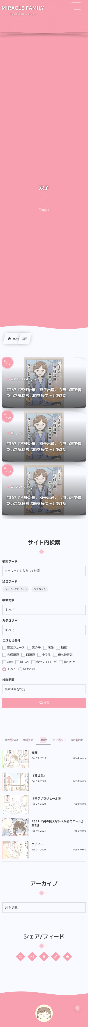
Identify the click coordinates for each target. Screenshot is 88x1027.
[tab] (11, 740)
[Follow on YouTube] (44, 956)
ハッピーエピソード (16, 589)
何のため (69, 662)
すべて (11, 669)
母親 (9, 662)
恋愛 (50, 648)
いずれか (28, 669)
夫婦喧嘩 (12, 655)
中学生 (46, 655)
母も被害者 (65, 655)
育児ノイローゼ (46, 662)
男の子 (36, 648)
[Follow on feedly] (67, 956)
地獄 (63, 648)
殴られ (24, 662)
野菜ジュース (15, 648)
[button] (76, 6)
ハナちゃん (40, 589)
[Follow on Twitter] (20, 956)
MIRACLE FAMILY (23, 8)
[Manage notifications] (77, 1008)
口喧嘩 (30, 655)
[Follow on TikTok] (55, 956)
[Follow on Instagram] (32, 956)
